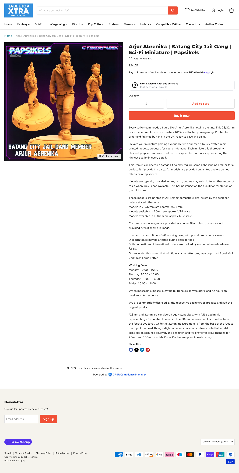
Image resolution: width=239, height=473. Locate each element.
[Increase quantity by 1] (159, 104)
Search (7, 453)
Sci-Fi (39, 24)
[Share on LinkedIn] (142, 350)
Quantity (134, 95)
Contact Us (193, 24)
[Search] (173, 10)
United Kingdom (216, 441)
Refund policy (62, 453)
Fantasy (22, 24)
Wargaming (58, 24)
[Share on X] (136, 350)
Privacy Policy (80, 453)
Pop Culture (95, 24)
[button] (218, 10)
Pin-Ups (77, 24)
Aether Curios (214, 24)
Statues (114, 24)
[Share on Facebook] (131, 350)
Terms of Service (23, 453)
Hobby (145, 24)
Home (8, 24)
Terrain (129, 24)
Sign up (48, 419)
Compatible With (167, 24)
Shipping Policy (44, 453)
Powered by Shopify (14, 460)
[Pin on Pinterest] (148, 350)
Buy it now (181, 116)
